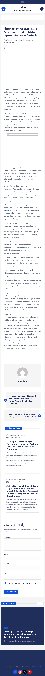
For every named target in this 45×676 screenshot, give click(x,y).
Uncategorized (19, 40)
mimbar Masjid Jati (11, 210)
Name (6, 554)
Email (6, 564)
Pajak (6, 628)
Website (6, 573)
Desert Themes (37, 666)
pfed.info (9, 40)
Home (5, 17)
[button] (38, 603)
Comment (7, 537)
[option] (22, 626)
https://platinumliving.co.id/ (14, 340)
